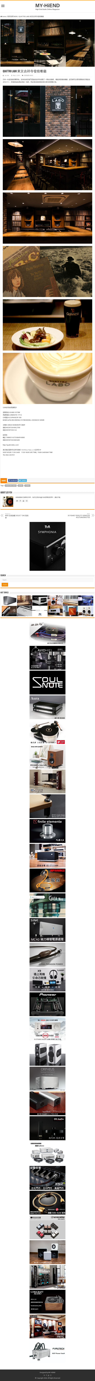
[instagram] (51, 1375)
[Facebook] (46, 1375)
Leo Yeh (7, 75)
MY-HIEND (51, 1372)
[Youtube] (48, 1375)
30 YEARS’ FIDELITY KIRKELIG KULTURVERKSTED (79, 515)
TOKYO (28, 485)
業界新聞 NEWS (12, 16)
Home (4, 16)
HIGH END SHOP (11, 485)
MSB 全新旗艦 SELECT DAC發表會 (16, 516)
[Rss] (44, 1375)
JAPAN (20, 485)
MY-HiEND (47, 5)
